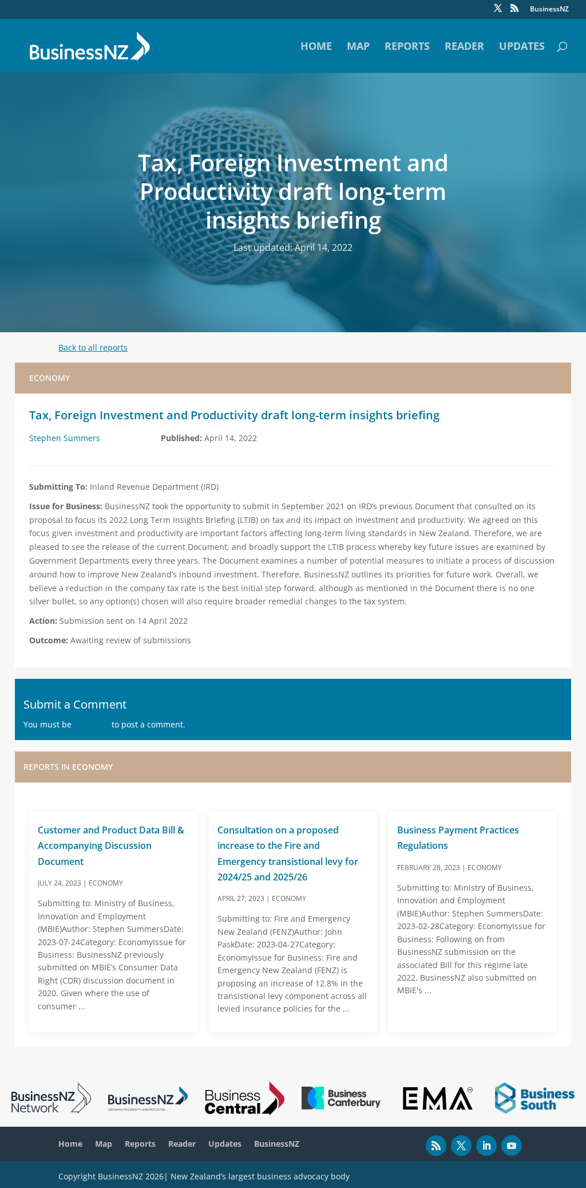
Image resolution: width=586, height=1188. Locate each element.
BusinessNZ (549, 10)
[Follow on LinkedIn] (486, 1145)
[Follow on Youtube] (511, 1145)
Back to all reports (93, 347)
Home (316, 47)
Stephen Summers (64, 437)
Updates (522, 47)
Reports (407, 47)
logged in (91, 724)
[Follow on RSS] (436, 1145)
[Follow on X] (461, 1145)
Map (358, 47)
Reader (464, 47)
